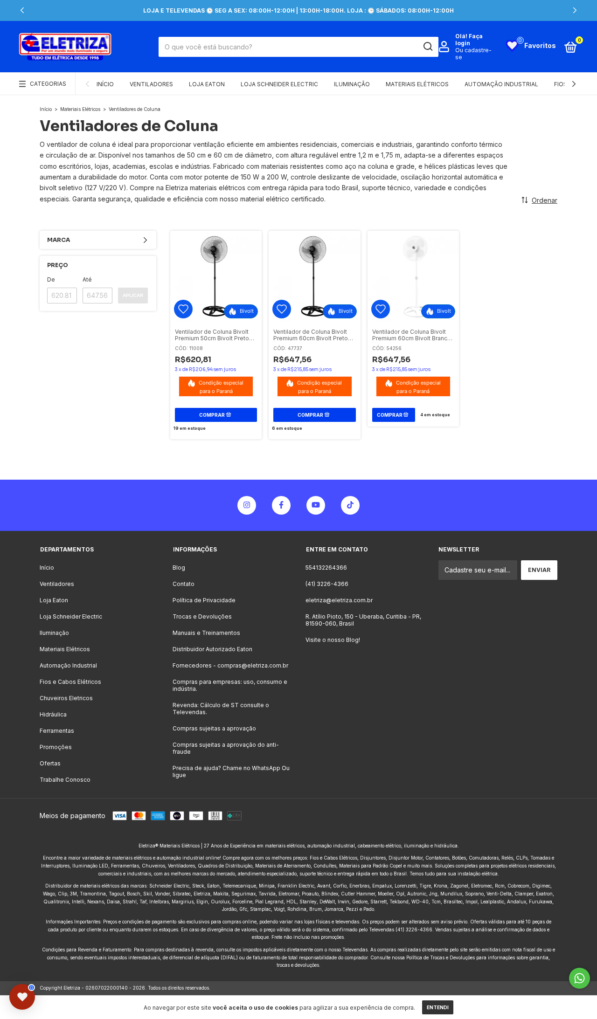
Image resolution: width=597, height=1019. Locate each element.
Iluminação (352, 84)
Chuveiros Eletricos (66, 698)
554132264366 (326, 567)
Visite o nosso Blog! (332, 639)
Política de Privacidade (204, 600)
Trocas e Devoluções (202, 616)
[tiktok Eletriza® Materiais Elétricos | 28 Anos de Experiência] (350, 505)
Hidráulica (53, 714)
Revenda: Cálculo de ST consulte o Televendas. (221, 709)
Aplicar (133, 295)
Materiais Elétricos (417, 84)
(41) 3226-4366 (326, 583)
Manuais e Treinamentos (206, 632)
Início (105, 84)
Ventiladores (151, 84)
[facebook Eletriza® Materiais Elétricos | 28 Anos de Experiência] (281, 505)
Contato (183, 583)
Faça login (469, 40)
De (51, 279)
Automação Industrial (501, 84)
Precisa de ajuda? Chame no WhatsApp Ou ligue (231, 771)
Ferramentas (57, 730)
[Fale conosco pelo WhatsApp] (579, 978)
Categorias (48, 83)
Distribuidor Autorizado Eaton (212, 649)
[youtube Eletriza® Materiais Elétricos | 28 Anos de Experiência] (315, 505)
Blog (179, 567)
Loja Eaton (207, 84)
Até (87, 279)
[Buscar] (427, 46)
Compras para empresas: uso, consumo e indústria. (230, 685)
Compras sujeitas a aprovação (214, 728)
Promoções (56, 747)
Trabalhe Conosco (65, 779)
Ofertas (50, 763)
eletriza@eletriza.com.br (339, 600)
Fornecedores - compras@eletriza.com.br (230, 665)
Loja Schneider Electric (279, 84)
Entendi (438, 1007)
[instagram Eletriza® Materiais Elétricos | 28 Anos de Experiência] (246, 505)
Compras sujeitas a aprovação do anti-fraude (226, 748)
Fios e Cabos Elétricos (70, 681)
